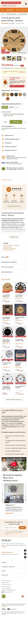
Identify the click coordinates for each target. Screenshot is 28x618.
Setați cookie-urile (8, 592)
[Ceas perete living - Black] (20, 310)
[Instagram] (25, 554)
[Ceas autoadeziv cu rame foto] (20, 379)
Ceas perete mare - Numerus (7, 363)
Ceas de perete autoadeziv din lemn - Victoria (6, 388)
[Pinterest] (25, 557)
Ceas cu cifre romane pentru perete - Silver (6, 341)
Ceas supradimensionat (8, 249)
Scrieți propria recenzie (14, 206)
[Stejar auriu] (4, 58)
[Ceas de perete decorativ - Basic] (20, 332)
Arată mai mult (14, 237)
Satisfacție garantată (6, 580)
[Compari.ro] (4, 596)
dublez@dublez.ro (8, 552)
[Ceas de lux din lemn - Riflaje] (8, 310)
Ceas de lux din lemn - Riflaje (6, 318)
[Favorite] (20, 10)
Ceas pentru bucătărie (8, 245)
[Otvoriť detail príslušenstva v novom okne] (22, 114)
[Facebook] (25, 550)
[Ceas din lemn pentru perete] (8, 288)
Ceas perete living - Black (20, 318)
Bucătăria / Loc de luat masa (9, 248)
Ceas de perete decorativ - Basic (19, 340)
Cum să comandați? (6, 588)
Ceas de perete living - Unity (19, 295)
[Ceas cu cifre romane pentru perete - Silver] (8, 332)
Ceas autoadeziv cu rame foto (20, 387)
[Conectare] (23, 10)
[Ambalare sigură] (3, 157)
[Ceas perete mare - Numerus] (8, 355)
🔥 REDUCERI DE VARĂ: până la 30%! (11, 2)
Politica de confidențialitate (11, 613)
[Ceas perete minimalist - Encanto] (20, 355)
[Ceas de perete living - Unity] (20, 288)
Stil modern (16, 245)
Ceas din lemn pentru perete (6, 295)
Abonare (22, 527)
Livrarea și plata (5, 582)
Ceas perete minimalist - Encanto (18, 364)
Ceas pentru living (7, 246)
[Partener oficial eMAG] (3, 163)
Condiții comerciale (6, 586)
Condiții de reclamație (6, 584)
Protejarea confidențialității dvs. (9, 590)
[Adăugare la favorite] (24, 122)
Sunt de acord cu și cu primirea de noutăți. (14, 533)
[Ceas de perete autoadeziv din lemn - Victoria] (8, 379)
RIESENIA (4, 606)
